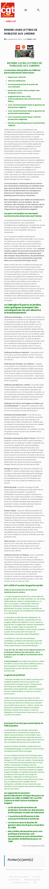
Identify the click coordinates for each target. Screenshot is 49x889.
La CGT (36, 876)
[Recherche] (38, 10)
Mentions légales (32, 879)
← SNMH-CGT (10, 21)
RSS (35, 882)
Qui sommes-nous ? (19, 876)
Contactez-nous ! (21, 882)
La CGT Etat (14, 879)
